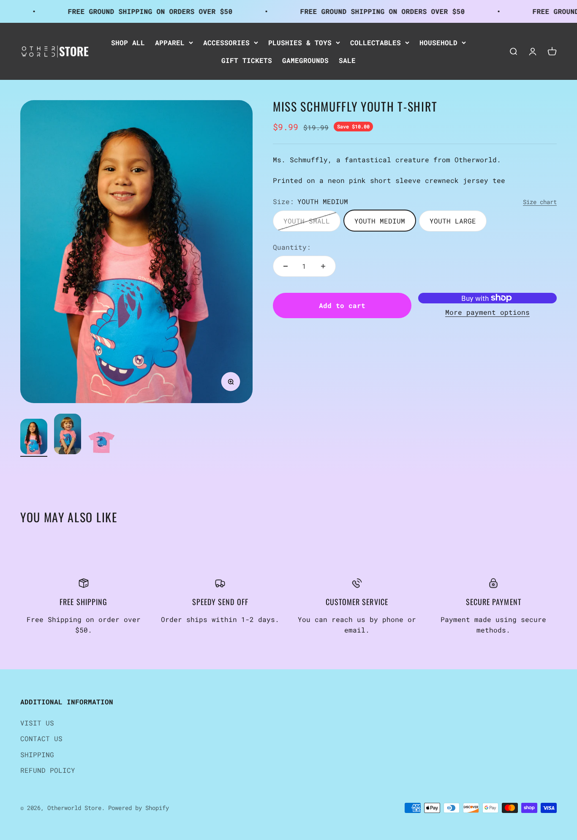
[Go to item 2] (67, 435)
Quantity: (292, 246)
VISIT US (37, 722)
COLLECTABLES (375, 42)
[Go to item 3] (101, 444)
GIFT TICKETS (246, 59)
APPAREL (170, 42)
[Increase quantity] (323, 266)
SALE (347, 59)
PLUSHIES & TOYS (300, 42)
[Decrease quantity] (285, 266)
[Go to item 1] (33, 438)
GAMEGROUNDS (305, 59)
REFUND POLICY (47, 770)
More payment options (487, 312)
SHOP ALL (128, 42)
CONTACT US (41, 738)
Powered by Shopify (138, 808)
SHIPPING (37, 754)
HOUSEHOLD (438, 42)
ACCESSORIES (226, 42)
